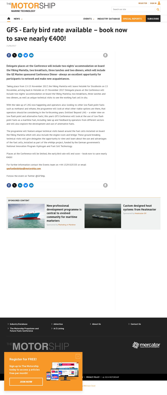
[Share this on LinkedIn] (20, 55)
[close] (107, 50)
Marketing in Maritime (67, 224)
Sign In (153, 3)
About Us (96, 324)
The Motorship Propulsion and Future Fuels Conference (24, 329)
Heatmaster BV (140, 213)
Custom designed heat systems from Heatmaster (139, 207)
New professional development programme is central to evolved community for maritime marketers (64, 213)
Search (158, 9)
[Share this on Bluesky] (25, 55)
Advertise (58, 324)
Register (143, 3)
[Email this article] (31, 55)
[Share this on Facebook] (9, 55)
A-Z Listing (59, 328)
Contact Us (136, 324)
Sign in (74, 50)
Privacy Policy (93, 377)
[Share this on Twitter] (14, 55)
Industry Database (18, 324)
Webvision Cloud (89, 386)
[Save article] (105, 55)
